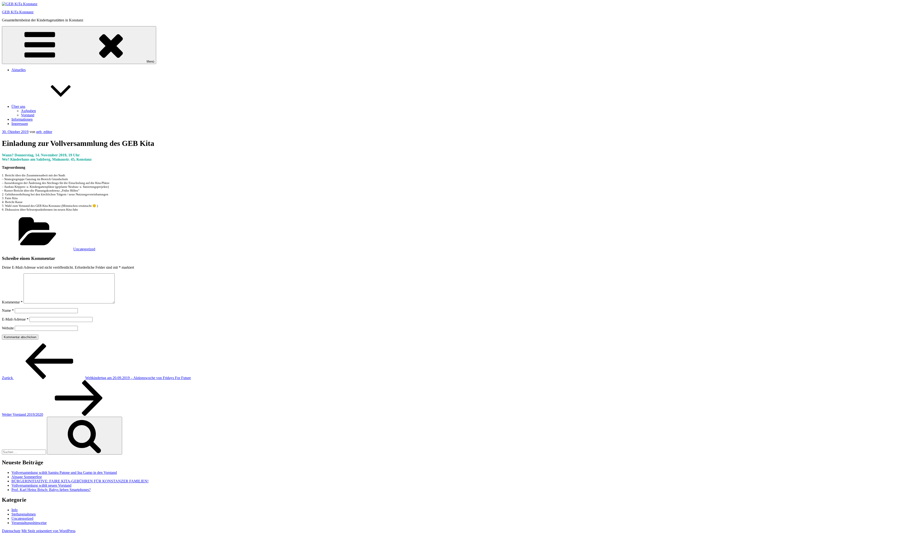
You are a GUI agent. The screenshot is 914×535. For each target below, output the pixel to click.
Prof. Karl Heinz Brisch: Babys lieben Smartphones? (51, 490)
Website (8, 328)
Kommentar (12, 302)
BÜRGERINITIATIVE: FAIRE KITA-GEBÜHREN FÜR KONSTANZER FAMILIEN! (80, 481)
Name (8, 310)
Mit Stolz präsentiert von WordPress (48, 531)
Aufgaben (28, 111)
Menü (150, 61)
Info (14, 510)
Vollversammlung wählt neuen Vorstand (41, 485)
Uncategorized (84, 249)
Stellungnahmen (23, 514)
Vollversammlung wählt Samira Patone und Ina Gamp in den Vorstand (64, 473)
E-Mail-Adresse (15, 319)
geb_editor (44, 132)
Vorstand (27, 115)
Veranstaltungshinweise (29, 523)
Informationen (22, 119)
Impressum (19, 124)
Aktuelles (18, 70)
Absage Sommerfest (26, 477)
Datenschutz (11, 531)
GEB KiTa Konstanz (18, 12)
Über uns (18, 106)
